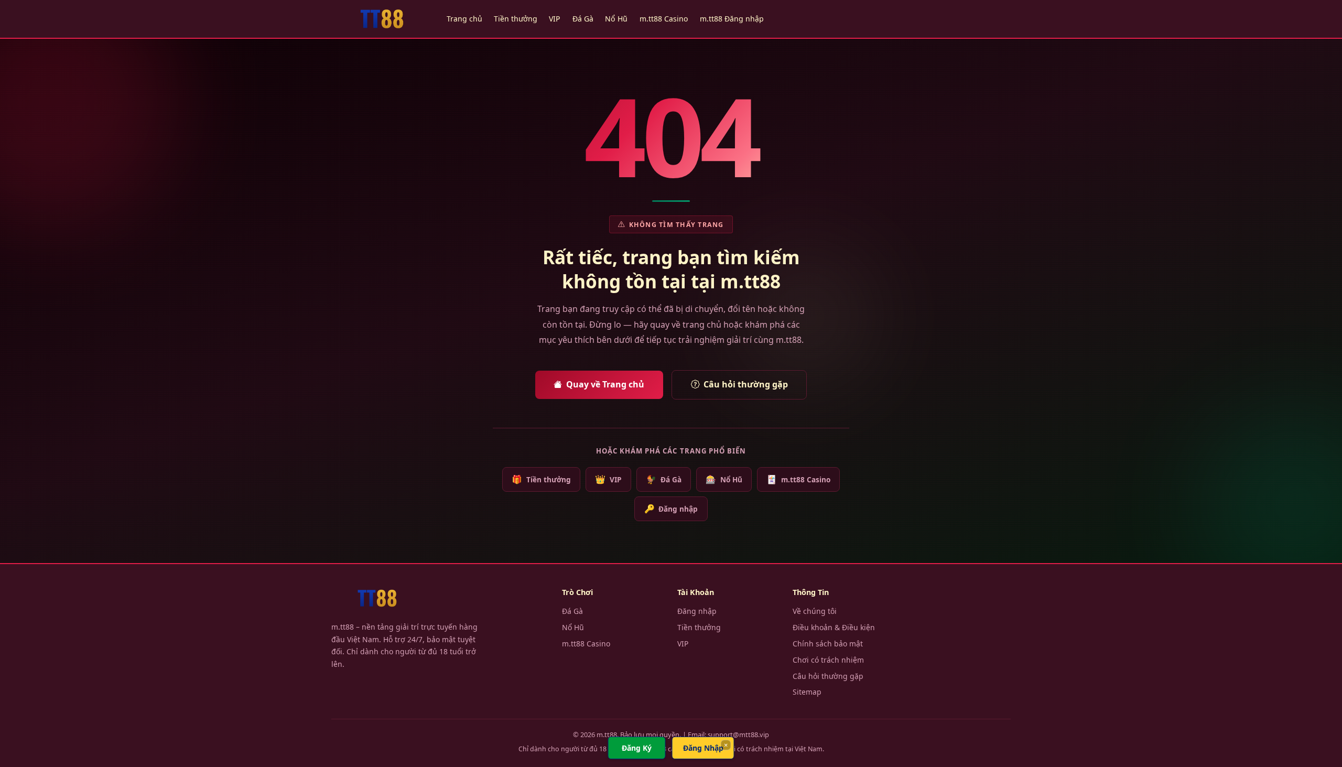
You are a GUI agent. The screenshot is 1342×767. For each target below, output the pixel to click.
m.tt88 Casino (664, 19)
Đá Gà (582, 19)
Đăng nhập (671, 508)
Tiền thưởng (515, 19)
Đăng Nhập (703, 748)
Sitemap (807, 692)
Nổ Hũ (616, 19)
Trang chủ (464, 19)
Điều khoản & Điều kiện (834, 627)
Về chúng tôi (815, 611)
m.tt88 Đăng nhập (732, 19)
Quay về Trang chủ (605, 384)
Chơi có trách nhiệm (828, 660)
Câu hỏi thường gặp (746, 384)
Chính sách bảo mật (828, 644)
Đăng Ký (637, 748)
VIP (554, 19)
